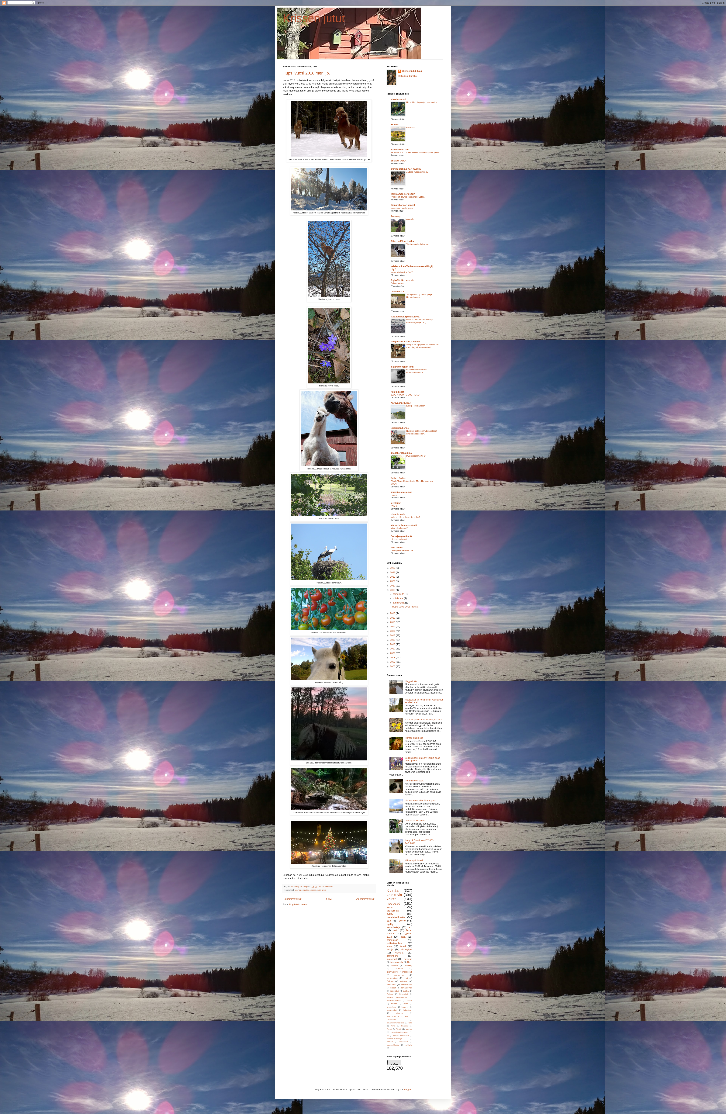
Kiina (393, 1026)
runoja (390, 949)
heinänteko (392, 940)
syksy (390, 913)
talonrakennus (393, 1016)
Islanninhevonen (394, 1000)
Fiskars (390, 994)
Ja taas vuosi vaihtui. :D (417, 172)
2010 (393, 648)
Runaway (396, 216)
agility (390, 923)
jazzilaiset (396, 503)
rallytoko (408, 1045)
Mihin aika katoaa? (399, 528)
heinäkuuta (399, 594)
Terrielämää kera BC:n (403, 194)
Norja (409, 962)
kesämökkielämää (401, 1035)
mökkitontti (407, 972)
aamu (390, 907)
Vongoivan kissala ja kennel (405, 341)
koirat (391, 899)
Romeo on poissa (414, 738)
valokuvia (321, 890)
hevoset (393, 903)
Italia (410, 1023)
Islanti (409, 1000)
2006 (393, 666)
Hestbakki (391, 984)
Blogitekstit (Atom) (298, 904)
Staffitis (395, 124)
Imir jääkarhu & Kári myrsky (406, 169)
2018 (393, 613)
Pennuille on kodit (414, 780)
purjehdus (394, 991)
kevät (395, 930)
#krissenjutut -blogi (412, 71)
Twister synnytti (398, 283)
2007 (393, 662)
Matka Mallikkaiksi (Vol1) (402, 272)
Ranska (404, 1026)
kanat (403, 946)
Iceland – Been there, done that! (405, 517)
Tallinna (390, 981)
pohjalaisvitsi (406, 988)
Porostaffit (411, 127)
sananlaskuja (393, 927)
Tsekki (389, 1029)
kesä (403, 937)
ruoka (406, 991)
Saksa (405, 1004)
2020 (393, 585)
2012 (393, 640)
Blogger (407, 1089)
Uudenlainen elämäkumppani (420, 800)
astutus (409, 1029)
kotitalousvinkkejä (394, 1039)
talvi (410, 927)
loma (389, 946)
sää (389, 920)
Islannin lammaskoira (397, 997)
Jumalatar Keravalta (415, 820)
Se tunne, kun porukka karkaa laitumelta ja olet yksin (415, 152)
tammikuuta (399, 602)
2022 (393, 577)
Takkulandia (397, 547)
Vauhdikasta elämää (401, 492)
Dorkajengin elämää (401, 536)
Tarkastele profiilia (407, 76)
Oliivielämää (397, 291)
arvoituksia (391, 1007)
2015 (393, 626)
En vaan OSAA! (399, 160)
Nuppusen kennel (400, 428)
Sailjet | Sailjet (398, 478)
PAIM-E (394, 506)
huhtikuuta (398, 598)
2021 (393, 581)
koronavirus (392, 978)
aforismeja (393, 910)
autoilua (408, 959)
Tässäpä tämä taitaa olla (402, 550)
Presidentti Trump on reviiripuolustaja (407, 197)
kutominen (407, 1010)
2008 (393, 657)
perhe (402, 920)
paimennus (399, 975)
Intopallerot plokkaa (401, 453)
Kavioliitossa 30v (400, 149)
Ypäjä (398, 1029)
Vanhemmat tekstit (365, 899)
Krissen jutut (314, 18)
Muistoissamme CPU (416, 456)
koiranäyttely (396, 962)
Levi (406, 978)
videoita (399, 952)
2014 (393, 631)
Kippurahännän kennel (403, 205)
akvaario (399, 968)
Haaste (394, 495)
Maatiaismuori (398, 99)
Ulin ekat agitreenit (399, 539)
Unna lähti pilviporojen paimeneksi (421, 102)
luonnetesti (403, 1042)
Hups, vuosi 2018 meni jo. (306, 73)
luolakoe (403, 981)
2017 (393, 618)
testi (406, 1016)
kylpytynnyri (392, 972)
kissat (393, 988)
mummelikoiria (393, 1045)
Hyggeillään (411, 681)
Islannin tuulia (398, 514)
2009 (393, 653)
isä (388, 1035)
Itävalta (394, 1004)
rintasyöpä (406, 949)
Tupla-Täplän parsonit (402, 280)
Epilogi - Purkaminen (415, 406)
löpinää (298, 890)
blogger (405, 1007)
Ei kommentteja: (326, 886)
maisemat (392, 959)
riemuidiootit (397, 392)
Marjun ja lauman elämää (404, 525)
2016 (393, 622)
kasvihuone (393, 956)
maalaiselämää (309, 890)
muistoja (394, 965)
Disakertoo (391, 1020)
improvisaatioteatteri (399, 1032)
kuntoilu (390, 1042)
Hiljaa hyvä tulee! (414, 860)
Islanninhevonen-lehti (402, 366)
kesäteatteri (392, 1010)
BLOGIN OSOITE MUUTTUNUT (406, 395)
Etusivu (328, 899)
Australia (410, 219)
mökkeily (408, 965)
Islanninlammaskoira (395, 1023)
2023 (393, 572)
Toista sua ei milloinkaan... (418, 244)
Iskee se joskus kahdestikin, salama (423, 719)
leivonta (399, 1013)
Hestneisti (403, 994)
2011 (393, 644)
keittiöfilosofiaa (394, 943)
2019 (393, 590)
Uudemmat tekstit (292, 899)
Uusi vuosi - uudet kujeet (402, 208)
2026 (393, 568)
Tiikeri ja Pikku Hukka (402, 241)
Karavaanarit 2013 (401, 403)
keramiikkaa (406, 984)
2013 (393, 635)
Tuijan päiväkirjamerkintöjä (405, 316)
